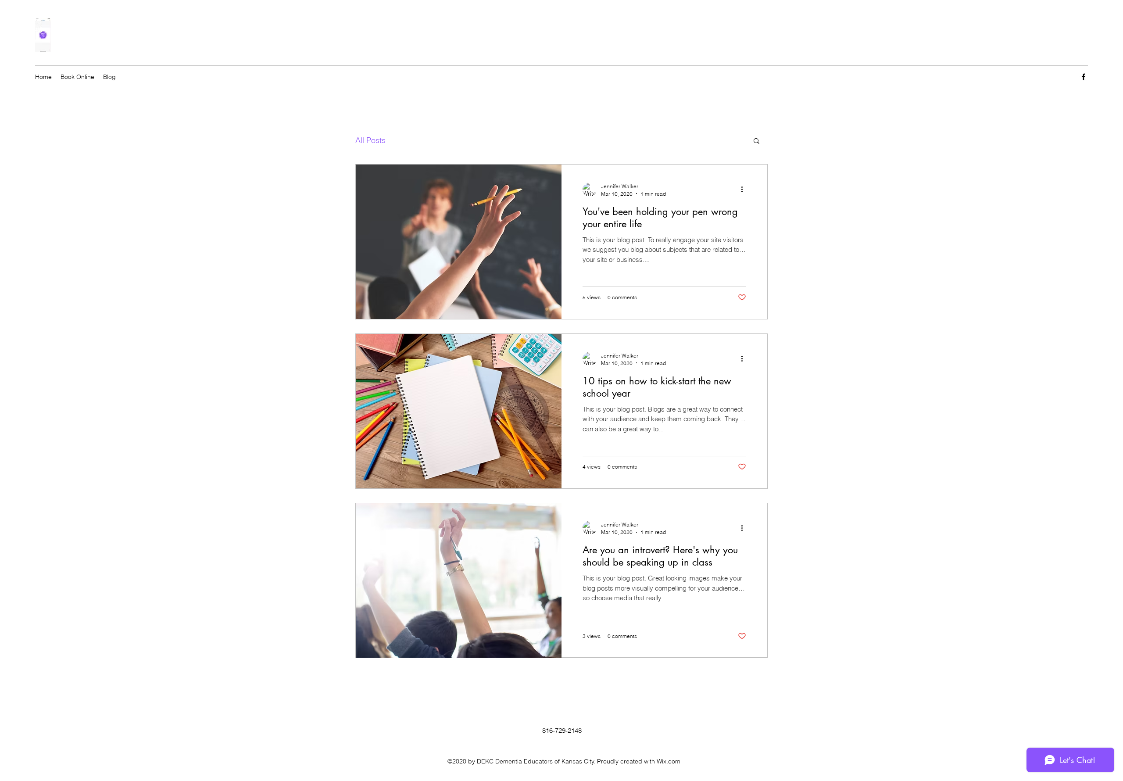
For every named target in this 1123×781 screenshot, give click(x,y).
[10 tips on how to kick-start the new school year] (459, 411)
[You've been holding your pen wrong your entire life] (459, 242)
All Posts (370, 140)
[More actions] (745, 189)
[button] (756, 141)
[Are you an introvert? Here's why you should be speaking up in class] (459, 580)
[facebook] (1083, 76)
